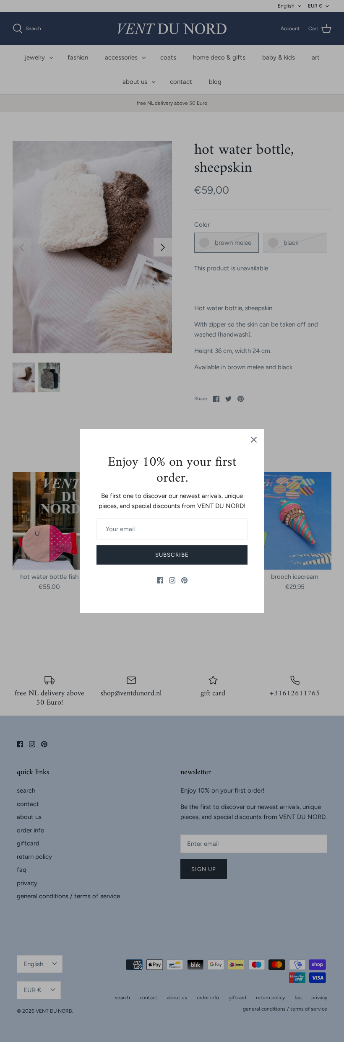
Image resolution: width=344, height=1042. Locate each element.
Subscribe (171, 555)
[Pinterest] (184, 580)
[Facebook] (160, 580)
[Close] (254, 439)
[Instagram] (172, 580)
